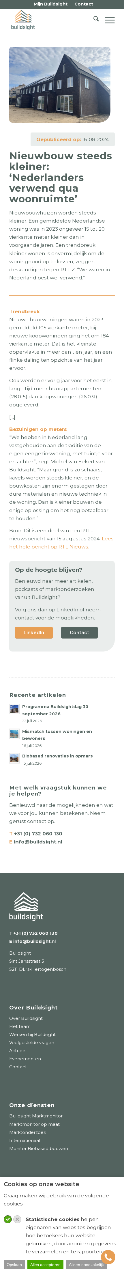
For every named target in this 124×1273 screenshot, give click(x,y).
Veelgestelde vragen (31, 1042)
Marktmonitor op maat (34, 1124)
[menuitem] (51, 4)
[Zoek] (93, 19)
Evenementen (25, 1058)
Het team (20, 1026)
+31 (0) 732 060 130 (38, 834)
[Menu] (107, 19)
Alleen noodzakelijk (86, 1264)
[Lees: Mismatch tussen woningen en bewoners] (14, 734)
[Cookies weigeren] (17, 1219)
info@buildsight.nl (37, 842)
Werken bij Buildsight (32, 1034)
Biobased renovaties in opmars (57, 756)
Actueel (18, 1050)
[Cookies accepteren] (8, 1219)
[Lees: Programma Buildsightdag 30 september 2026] (14, 709)
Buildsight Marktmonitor (36, 1116)
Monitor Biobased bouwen (38, 1148)
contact (36, 821)
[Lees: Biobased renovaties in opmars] (14, 758)
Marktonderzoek (27, 1132)
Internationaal (24, 1140)
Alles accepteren (45, 1264)
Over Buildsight (26, 1018)
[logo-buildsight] (51, 19)
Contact (18, 1066)
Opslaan (14, 1264)
